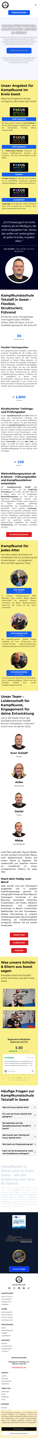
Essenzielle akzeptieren (19, 1433)
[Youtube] (23, 1288)
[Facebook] (9, 1288)
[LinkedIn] (19, 1288)
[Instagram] (14, 1288)
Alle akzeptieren (19, 1429)
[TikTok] (28, 1288)
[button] (35, 5)
